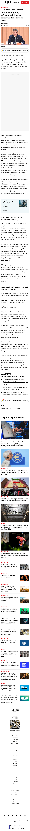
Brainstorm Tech (15, 777)
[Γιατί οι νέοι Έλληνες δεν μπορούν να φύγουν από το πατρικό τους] (24, 567)
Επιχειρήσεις (15, 752)
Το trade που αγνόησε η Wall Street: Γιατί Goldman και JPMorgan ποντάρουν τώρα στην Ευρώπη (13, 444)
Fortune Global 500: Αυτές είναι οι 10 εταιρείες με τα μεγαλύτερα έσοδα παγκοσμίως (10, 664)
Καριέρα (15, 761)
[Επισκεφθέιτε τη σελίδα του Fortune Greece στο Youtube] (16, 815)
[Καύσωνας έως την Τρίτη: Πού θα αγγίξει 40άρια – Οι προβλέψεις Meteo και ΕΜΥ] (15, 541)
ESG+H (15, 772)
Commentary (15, 765)
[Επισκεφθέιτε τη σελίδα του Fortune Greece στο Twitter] (8, 815)
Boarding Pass (15, 774)
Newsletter (15, 797)
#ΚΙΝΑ (11, 408)
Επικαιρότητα (15, 750)
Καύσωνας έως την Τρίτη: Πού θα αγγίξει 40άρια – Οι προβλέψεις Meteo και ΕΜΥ (14, 556)
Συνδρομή (15, 799)
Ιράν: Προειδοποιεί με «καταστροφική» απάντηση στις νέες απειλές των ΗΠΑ (15, 500)
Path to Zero (15, 783)
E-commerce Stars (15, 779)
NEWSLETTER (25, 2)
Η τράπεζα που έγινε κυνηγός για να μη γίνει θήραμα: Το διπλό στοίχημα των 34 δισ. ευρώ (9, 654)
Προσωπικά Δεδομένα (15, 803)
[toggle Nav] (2, 2)
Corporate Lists (15, 735)
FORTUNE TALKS (5, 671)
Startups (15, 759)
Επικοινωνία (15, 796)
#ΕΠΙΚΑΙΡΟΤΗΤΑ (4, 408)
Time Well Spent (15, 781)
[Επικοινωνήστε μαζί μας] (25, 815)
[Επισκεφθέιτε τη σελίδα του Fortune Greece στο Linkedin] (12, 815)
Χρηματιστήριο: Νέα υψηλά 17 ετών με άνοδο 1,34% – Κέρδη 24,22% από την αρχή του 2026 (14, 527)
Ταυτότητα (15, 792)
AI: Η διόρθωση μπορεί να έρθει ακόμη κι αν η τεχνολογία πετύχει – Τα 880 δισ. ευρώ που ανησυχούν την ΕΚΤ (10, 621)
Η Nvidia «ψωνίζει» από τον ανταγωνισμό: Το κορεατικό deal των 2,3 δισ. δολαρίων (9, 609)
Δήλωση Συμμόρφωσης (15, 794)
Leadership (15, 763)
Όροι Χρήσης (15, 801)
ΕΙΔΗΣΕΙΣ (20, 376)
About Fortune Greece (15, 790)
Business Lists (15, 737)
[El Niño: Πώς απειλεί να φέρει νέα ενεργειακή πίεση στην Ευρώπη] (24, 600)
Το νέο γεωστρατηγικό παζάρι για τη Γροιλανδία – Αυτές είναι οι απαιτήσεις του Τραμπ (15, 382)
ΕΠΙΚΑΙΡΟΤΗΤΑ (4, 7)
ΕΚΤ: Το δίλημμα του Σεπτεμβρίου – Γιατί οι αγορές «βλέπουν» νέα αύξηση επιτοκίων (14, 472)
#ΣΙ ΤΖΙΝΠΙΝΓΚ (17, 408)
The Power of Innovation (15, 775)
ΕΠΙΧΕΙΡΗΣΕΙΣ (4, 573)
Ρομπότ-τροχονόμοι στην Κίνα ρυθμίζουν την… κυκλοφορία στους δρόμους (10, 203)
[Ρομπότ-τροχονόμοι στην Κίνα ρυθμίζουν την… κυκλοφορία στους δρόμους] (23, 203)
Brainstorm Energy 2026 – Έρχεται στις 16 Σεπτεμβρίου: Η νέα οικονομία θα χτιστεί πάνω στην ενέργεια (9, 687)
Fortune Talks (15, 741)
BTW (15, 821)
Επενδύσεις (15, 757)
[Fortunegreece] (8, 3)
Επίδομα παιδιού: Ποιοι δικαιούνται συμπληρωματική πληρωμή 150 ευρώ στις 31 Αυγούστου (9, 588)
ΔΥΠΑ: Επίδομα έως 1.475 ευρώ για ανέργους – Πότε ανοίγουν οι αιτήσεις (9, 642)
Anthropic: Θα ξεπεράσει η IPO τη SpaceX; (8, 576)
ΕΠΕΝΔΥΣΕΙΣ (4, 439)
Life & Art (15, 753)
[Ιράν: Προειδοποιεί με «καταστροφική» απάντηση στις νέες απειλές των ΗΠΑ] (15, 486)
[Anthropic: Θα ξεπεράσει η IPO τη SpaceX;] (24, 578)
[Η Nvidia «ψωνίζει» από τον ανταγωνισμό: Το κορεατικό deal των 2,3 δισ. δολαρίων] (24, 611)
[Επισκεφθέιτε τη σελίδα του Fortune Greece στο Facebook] (4, 815)
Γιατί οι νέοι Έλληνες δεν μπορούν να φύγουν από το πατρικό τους (9, 566)
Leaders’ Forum (15, 739)
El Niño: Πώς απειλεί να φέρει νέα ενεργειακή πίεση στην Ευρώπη (9, 598)
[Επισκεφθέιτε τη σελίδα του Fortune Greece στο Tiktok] (20, 815)
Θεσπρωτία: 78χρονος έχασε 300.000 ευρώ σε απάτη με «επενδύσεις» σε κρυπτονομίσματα (9, 632)
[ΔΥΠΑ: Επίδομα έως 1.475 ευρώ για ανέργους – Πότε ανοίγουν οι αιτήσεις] (24, 643)
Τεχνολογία (15, 755)
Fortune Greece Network (15, 743)
